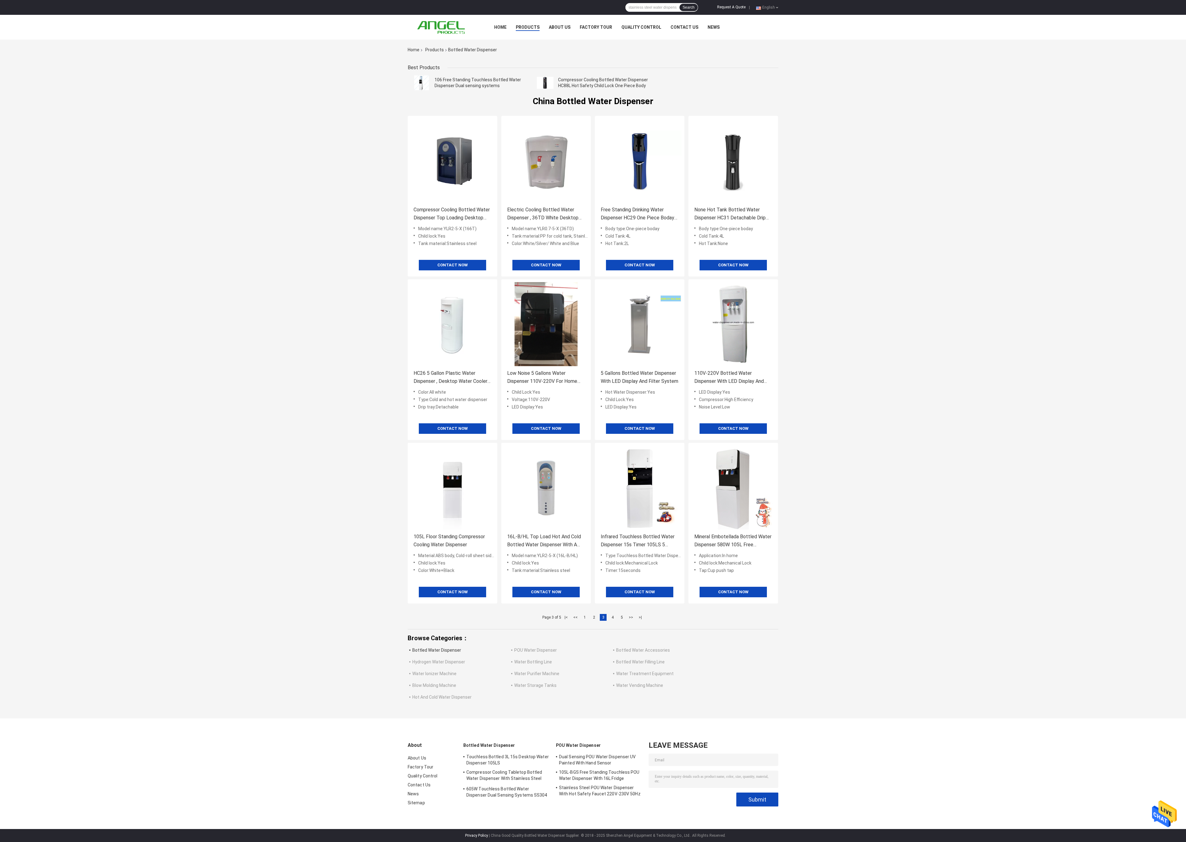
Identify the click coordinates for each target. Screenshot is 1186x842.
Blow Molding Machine (434, 685)
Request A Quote (731, 7)
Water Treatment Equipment (645, 673)
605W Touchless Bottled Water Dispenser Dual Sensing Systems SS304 (506, 792)
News (714, 27)
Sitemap (416, 802)
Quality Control (641, 27)
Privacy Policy (476, 835)
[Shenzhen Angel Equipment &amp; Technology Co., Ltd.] (442, 27)
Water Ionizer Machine (434, 673)
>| (640, 617)
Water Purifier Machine (536, 673)
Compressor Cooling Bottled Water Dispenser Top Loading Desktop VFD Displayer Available (452, 214)
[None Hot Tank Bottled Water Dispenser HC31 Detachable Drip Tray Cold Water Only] (733, 161)
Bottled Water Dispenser (436, 650)
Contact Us (684, 27)
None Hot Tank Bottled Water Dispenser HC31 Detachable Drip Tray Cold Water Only (730, 214)
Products (528, 27)
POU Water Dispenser (535, 650)
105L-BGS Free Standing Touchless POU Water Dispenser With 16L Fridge (599, 775)
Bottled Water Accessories (643, 650)
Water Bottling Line (533, 661)
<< (575, 617)
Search (689, 7)
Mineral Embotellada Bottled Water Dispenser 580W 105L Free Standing (733, 541)
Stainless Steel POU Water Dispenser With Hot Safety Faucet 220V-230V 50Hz (600, 790)
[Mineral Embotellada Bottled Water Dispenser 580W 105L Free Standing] (733, 488)
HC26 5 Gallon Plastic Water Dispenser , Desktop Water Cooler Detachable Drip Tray (450, 377)
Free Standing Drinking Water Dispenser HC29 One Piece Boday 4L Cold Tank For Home (637, 214)
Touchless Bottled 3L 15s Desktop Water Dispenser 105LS (507, 759)
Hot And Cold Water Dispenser (442, 697)
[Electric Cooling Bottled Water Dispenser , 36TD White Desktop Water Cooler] (546, 161)
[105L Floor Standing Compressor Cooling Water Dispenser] (452, 488)
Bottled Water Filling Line (640, 661)
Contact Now (452, 265)
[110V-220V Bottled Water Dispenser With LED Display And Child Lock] (733, 324)
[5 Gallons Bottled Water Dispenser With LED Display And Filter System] (640, 324)
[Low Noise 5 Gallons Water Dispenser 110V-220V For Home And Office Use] (546, 324)
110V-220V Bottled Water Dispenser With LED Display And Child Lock (729, 377)
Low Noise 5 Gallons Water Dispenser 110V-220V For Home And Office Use (542, 377)
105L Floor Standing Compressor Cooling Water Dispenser (449, 541)
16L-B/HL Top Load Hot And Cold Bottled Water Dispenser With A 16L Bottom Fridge (544, 541)
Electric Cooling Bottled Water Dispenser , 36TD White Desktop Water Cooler (542, 214)
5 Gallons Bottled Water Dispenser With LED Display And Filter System (639, 377)
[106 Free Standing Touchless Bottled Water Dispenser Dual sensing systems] (421, 82)
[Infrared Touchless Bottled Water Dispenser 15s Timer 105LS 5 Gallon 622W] (640, 488)
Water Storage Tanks (535, 685)
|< (566, 617)
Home (500, 27)
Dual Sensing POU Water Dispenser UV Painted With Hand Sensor (597, 759)
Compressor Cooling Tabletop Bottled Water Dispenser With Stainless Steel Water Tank (504, 776)
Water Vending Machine (639, 685)
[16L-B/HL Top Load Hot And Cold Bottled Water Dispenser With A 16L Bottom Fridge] (546, 488)
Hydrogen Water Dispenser (438, 661)
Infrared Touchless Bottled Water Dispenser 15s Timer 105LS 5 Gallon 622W (638, 541)
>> (631, 617)
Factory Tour (596, 27)
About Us (559, 27)
